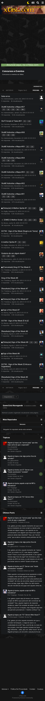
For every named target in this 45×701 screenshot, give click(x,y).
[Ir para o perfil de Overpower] (41, 354)
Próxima (36, 90)
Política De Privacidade (19, 689)
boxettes (13, 474)
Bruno (6, 223)
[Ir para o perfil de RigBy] (41, 242)
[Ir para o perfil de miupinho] (41, 97)
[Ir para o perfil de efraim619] (5, 443)
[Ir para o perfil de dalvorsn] (41, 220)
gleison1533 (14, 460)
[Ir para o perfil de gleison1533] (5, 457)
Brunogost (13, 501)
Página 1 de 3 (23, 90)
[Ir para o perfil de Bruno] (41, 378)
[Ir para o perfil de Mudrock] (41, 268)
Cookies (40, 689)
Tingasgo (13, 488)
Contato (32, 689)
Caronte (7, 124)
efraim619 (13, 447)
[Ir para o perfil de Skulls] (41, 122)
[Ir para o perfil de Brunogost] (5, 498)
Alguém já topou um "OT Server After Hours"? (24, 615)
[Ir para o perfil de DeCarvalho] (41, 289)
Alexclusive (8, 259)
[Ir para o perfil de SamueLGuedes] (41, 108)
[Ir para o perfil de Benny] (41, 232)
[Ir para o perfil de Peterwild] (41, 195)
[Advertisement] (22, 37)
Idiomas (5, 689)
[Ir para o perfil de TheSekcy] (41, 279)
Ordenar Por (37, 86)
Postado (23, 522)
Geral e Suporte (15, 451)
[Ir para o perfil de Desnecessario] (41, 209)
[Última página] (42, 90)
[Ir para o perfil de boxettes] (5, 471)
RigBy (6, 211)
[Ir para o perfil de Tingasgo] (5, 484)
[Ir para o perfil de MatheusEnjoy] (41, 254)
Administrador (8, 99)
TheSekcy (7, 270)
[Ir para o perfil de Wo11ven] (41, 184)
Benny (6, 233)
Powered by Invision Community (22, 698)
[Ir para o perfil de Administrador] (41, 133)
